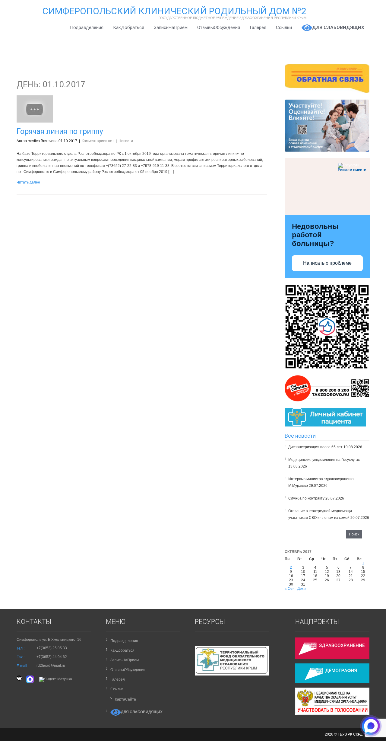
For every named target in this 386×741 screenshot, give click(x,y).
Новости (126, 141)
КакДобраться (128, 27)
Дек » (301, 588)
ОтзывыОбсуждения (218, 27)
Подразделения (86, 27)
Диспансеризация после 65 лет (315, 447)
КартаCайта (125, 699)
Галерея (258, 27)
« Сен (290, 588)
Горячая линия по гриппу (60, 131)
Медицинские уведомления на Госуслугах (324, 460)
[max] (30, 679)
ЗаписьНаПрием (171, 27)
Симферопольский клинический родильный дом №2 (174, 11)
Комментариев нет (98, 141)
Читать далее (28, 182)
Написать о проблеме (327, 263)
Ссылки (284, 27)
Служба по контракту (306, 498)
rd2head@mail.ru (50, 665)
